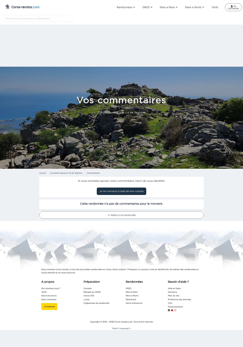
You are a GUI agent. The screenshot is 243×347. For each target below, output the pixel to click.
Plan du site (173, 296)
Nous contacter (49, 299)
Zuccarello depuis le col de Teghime (66, 173)
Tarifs (44, 292)
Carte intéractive (134, 303)
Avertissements (175, 307)
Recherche (131, 299)
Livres (86, 299)
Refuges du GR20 (92, 292)
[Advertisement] (121, 45)
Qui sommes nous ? (50, 288)
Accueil (42, 173)
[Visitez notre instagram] (175, 310)
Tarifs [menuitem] (215, 7)
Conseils (88, 288)
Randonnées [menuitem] (124, 7)
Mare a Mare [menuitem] (167, 7)
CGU (170, 303)
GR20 (128, 288)
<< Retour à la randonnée (122, 215)
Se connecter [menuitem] (233, 7)
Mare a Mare (132, 292)
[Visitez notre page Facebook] (169, 310)
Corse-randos (25, 7)
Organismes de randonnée (96, 303)
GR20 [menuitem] (146, 7)
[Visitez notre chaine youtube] (172, 310)
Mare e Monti (132, 296)
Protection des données (179, 299)
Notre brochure (49, 296)
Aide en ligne (174, 288)
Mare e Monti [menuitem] (193, 7)
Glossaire (172, 292)
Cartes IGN (89, 296)
